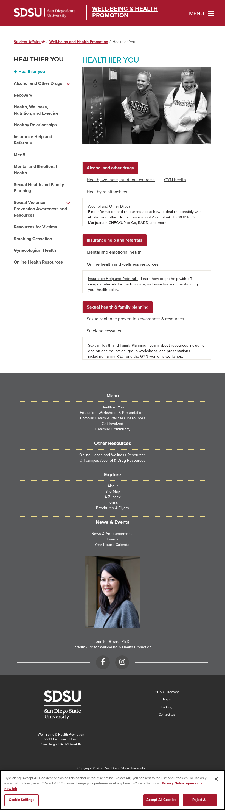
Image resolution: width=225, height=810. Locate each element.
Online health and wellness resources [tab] (123, 264)
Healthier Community (112, 429)
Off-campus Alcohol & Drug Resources (112, 460)
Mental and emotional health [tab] (114, 252)
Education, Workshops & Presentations (112, 412)
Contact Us (167, 714)
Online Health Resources (38, 262)
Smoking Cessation (33, 239)
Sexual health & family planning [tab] (117, 307)
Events (112, 539)
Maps (167, 699)
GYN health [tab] (175, 180)
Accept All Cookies (161, 800)
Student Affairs (29, 42)
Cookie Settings (21, 800)
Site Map (112, 491)
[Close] (216, 779)
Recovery (23, 95)
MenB (20, 155)
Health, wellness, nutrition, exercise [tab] (121, 180)
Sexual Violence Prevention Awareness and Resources (40, 209)
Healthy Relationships (35, 125)
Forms (112, 502)
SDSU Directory (167, 692)
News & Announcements (112, 533)
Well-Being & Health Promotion (125, 12)
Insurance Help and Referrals (33, 140)
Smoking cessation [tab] (105, 331)
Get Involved (112, 423)
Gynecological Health (35, 250)
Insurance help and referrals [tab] (114, 240)
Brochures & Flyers (112, 508)
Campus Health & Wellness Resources (112, 418)
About (113, 486)
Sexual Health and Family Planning (39, 188)
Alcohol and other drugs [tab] (110, 168)
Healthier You (39, 59)
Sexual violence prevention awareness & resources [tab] (135, 319)
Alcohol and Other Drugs (38, 83)
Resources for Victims (35, 227)
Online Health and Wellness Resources (112, 455)
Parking (166, 707)
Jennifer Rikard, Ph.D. (112, 641)
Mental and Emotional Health (35, 170)
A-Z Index (113, 497)
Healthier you (31, 71)
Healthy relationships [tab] (107, 192)
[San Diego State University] (62, 704)
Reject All (199, 800)
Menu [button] (196, 13)
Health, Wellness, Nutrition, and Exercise (36, 110)
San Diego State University (44, 12)
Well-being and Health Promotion (78, 42)
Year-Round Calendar (113, 544)
